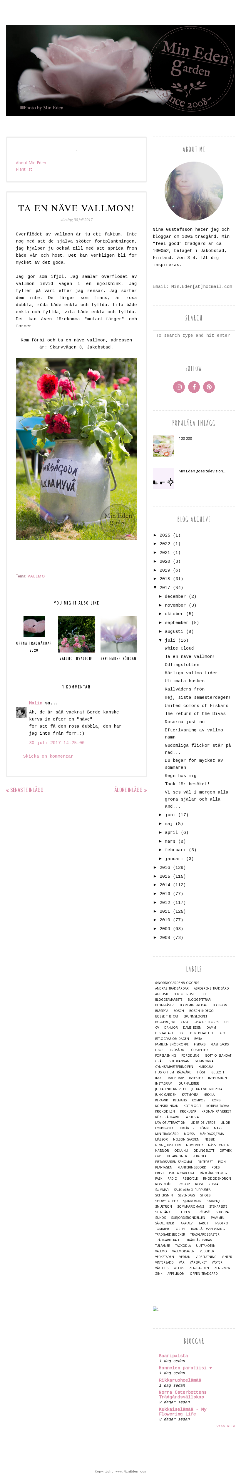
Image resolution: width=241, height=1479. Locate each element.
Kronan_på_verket (216, 1111)
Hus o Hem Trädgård (173, 1072)
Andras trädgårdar (172, 988)
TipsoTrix (220, 1223)
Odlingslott (203, 1150)
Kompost (199, 1100)
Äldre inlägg (128, 790)
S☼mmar (162, 1189)
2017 (165, 587)
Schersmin (164, 1195)
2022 (165, 544)
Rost (199, 1184)
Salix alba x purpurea (192, 1189)
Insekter (196, 1078)
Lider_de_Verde (203, 1122)
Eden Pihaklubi (200, 1033)
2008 (165, 937)
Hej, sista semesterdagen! (198, 697)
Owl (158, 1156)
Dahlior (171, 1027)
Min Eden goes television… (202, 471)
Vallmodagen (183, 1251)
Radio (172, 1178)
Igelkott (217, 1072)
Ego (221, 1033)
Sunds (160, 1217)
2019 (165, 570)
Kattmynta (190, 1094)
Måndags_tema (212, 1134)
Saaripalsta (173, 1356)
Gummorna (204, 1061)
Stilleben (182, 1212)
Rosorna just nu (185, 722)
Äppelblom (176, 1273)
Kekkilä (209, 1094)
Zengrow (222, 1268)
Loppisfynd (164, 1128)
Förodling (190, 1055)
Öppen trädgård (204, 1273)
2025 (165, 535)
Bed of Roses (184, 994)
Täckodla (183, 1245)
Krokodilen (165, 1111)
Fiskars (199, 1044)
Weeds (179, 1268)
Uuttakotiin (205, 1245)
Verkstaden (164, 1257)
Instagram (163, 1083)
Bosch (178, 1010)
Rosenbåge (164, 1184)
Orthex (226, 1150)
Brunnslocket (195, 1016)
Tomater (162, 1229)
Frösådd (177, 1050)
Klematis (180, 1100)
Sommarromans (190, 1206)
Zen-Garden (199, 1268)
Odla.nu (181, 1150)
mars (170, 841)
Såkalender (164, 1223)
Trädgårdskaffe (168, 1240)
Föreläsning (165, 1055)
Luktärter (186, 1128)
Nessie (210, 1139)
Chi (227, 1022)
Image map (175, 1078)
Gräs (159, 1061)
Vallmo (36, 576)
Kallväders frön (185, 689)
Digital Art (164, 1033)
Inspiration (217, 1078)
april (171, 832)
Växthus (161, 1268)
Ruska (213, 1184)
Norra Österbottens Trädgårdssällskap (183, 1395)
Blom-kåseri (165, 1005)
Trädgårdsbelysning (208, 1229)
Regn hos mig (181, 775)
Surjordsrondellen (188, 1217)
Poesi (216, 1167)
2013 (165, 894)
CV (157, 1027)
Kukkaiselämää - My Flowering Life (183, 1412)
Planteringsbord (192, 1167)
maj (169, 823)
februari (175, 850)
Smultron (163, 1206)
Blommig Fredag (193, 1005)
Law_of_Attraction (170, 1122)
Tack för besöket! (187, 784)
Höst (201, 1072)
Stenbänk (162, 1212)
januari (174, 858)
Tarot (203, 1223)
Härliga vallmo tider (191, 673)
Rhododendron (217, 1178)
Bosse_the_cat (166, 1016)
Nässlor (162, 1150)
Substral (223, 1212)
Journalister (188, 1083)
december (175, 596)
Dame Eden (192, 1027)
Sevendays (186, 1195)
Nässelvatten (219, 1145)
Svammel (217, 1217)
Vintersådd (164, 1262)
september (177, 622)
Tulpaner (162, 1245)
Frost (160, 1050)
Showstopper (166, 1201)
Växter (217, 1262)
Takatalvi (186, 1223)
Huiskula (205, 1066)
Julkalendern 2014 (206, 1089)
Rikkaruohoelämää (180, 1380)
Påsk (158, 1178)
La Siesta (192, 1117)
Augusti (161, 994)
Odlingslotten (182, 665)
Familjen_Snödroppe (172, 1044)
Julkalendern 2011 (170, 1089)
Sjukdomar (192, 1201)
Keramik (161, 1100)
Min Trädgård (167, 1134)
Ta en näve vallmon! (190, 656)
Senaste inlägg (26, 790)
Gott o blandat (218, 1055)
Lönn (204, 1128)
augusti (174, 631)
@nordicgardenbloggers (177, 983)
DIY (180, 1033)
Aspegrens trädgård (211, 988)
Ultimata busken (185, 681)
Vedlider (207, 1251)
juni (170, 815)
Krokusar (188, 1111)
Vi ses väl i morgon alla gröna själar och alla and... (196, 799)
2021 (165, 552)
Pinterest (205, 1161)
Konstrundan (166, 1106)
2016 (165, 867)
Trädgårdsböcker (170, 1234)
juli (170, 640)
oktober (174, 614)
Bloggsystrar (199, 999)
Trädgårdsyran (199, 1240)
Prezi (159, 1173)
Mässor (161, 1139)
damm (211, 1027)
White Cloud (179, 648)
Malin (35, 703)
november (175, 605)
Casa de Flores (206, 1022)
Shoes (205, 1195)
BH (204, 994)
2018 (165, 579)
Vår (182, 1262)
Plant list (24, 169)
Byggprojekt (165, 1022)
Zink (158, 1273)
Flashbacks (220, 1044)
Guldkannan (178, 1061)
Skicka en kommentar (48, 756)
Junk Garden (166, 1094)
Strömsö (202, 1212)
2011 (165, 911)
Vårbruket (198, 1262)
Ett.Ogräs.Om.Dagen (172, 1038)
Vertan (184, 1257)
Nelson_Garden (186, 1139)
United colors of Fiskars (196, 705)
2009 (165, 929)
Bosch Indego (201, 1010)
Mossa (189, 1134)
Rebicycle (190, 1178)
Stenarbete (218, 1206)
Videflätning (206, 1257)
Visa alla (226, 1426)
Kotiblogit (192, 1106)
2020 (165, 561)
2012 (165, 902)
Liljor (225, 1122)
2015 (165, 876)
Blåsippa (161, 1010)
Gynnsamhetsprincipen (174, 1066)
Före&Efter (199, 1050)
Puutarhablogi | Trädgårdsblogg (198, 1173)
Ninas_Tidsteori (168, 1145)
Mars (218, 1128)
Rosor (184, 1184)
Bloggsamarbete (169, 999)
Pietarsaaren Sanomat (173, 1161)
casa (184, 1022)
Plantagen (163, 1167)
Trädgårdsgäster (205, 1234)
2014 (165, 885)
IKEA (158, 1078)
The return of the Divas (195, 713)
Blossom (220, 1005)
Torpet (179, 1229)
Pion (222, 1161)
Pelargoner (177, 1156)
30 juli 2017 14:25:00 (57, 743)
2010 (165, 920)
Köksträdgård (167, 1117)
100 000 (185, 438)
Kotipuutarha (217, 1106)
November (194, 1145)
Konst (217, 1100)
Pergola (199, 1156)
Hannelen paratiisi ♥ (185, 1368)
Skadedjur (215, 1201)
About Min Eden (31, 162)
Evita (198, 1038)
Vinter (227, 1257)
